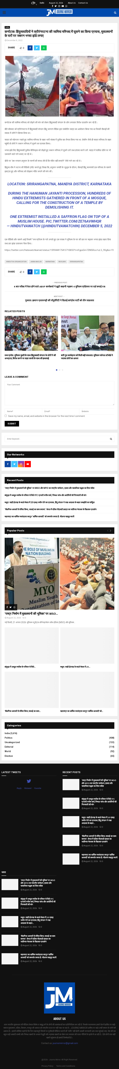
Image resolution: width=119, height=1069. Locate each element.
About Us (72, 3)
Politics (8, 738)
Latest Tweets (11, 772)
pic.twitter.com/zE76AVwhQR (73, 221)
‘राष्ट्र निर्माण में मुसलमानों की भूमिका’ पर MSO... (31, 613)
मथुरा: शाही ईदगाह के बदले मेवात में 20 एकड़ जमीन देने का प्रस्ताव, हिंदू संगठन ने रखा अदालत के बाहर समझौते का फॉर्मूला (50, 502)
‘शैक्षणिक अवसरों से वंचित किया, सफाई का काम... (23, 711)
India (7, 27)
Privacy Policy (47, 1066)
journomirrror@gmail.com (65, 1043)
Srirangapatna (76, 262)
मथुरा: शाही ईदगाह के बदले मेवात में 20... (75, 667)
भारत (4, 872)
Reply (19, 788)
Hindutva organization (16, 262)
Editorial (9, 747)
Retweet (27, 788)
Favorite (37, 788)
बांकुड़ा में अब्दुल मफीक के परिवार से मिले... (20, 667)
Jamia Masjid (36, 262)
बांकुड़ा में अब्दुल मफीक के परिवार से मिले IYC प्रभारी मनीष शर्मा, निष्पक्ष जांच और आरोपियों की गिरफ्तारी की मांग (45, 495)
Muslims (62, 262)
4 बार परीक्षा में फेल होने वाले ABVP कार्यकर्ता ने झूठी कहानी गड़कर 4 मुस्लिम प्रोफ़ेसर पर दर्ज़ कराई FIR (59, 287)
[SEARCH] (111, 439)
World (8, 751)
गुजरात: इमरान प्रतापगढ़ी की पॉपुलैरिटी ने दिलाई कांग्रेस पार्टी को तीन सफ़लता (59, 300)
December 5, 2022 (96, 226)
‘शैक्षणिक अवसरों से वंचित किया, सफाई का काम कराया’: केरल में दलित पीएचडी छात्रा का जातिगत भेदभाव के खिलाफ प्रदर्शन (51, 509)
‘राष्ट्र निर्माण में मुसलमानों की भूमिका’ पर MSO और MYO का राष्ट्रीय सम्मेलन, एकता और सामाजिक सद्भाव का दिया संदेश (49, 488)
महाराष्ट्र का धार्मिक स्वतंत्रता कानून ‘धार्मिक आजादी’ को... (81, 711)
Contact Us (83, 3)
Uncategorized (12, 742)
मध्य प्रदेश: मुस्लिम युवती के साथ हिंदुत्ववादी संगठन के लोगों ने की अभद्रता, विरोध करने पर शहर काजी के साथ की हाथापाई (30, 356)
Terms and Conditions (65, 1066)
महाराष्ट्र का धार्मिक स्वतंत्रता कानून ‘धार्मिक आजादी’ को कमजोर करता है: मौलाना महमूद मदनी (39, 516)
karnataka (50, 262)
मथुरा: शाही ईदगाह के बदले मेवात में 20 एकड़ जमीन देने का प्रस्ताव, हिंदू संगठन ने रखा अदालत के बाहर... (98, 820)
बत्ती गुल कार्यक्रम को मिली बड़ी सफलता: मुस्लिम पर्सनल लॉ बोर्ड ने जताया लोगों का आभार (87, 356)
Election (9, 756)
